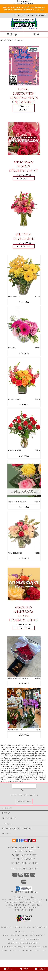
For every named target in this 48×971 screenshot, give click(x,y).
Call (9, 968)
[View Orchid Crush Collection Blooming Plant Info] (24, 708)
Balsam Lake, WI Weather (11, 927)
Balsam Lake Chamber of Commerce (23, 902)
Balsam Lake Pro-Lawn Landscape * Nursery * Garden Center (23, 898)
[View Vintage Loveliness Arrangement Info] (24, 531)
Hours (41, 968)
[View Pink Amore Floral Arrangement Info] (24, 326)
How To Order (24, 108)
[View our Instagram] (26, 841)
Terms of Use (41, 951)
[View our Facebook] (18, 841)
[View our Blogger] (14, 841)
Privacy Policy (7, 951)
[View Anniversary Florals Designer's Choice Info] (24, 139)
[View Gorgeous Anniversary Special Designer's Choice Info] (24, 584)
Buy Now (23, 178)
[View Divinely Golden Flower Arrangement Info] (24, 275)
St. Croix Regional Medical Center (23, 905)
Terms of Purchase (24, 951)
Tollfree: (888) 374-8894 (24, 863)
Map (25, 968)
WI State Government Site (35, 927)
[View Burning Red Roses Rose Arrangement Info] (24, 429)
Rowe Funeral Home (24, 910)
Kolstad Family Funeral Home (23, 907)
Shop (13, 34)
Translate (30, 3)
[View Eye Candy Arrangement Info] (24, 209)
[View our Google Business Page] (22, 841)
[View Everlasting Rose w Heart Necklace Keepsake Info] (24, 656)
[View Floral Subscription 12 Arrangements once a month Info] (24, 66)
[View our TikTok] (30, 841)
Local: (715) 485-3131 (24, 859)
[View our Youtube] (34, 841)
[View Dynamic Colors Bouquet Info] (24, 378)
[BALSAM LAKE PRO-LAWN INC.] (24, 28)
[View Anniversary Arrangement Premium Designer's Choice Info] (24, 480)
